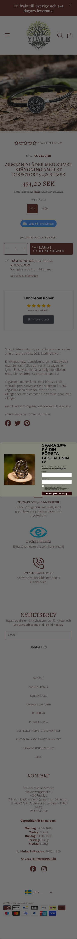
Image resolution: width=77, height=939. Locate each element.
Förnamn (44, 471)
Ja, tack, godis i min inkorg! (57, 493)
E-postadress (45, 478)
